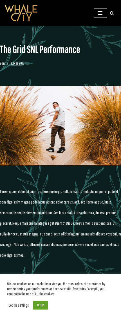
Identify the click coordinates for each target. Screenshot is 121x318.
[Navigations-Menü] (100, 13)
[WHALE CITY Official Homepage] (21, 13)
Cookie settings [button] (18, 305)
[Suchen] (112, 13)
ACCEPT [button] (40, 305)
